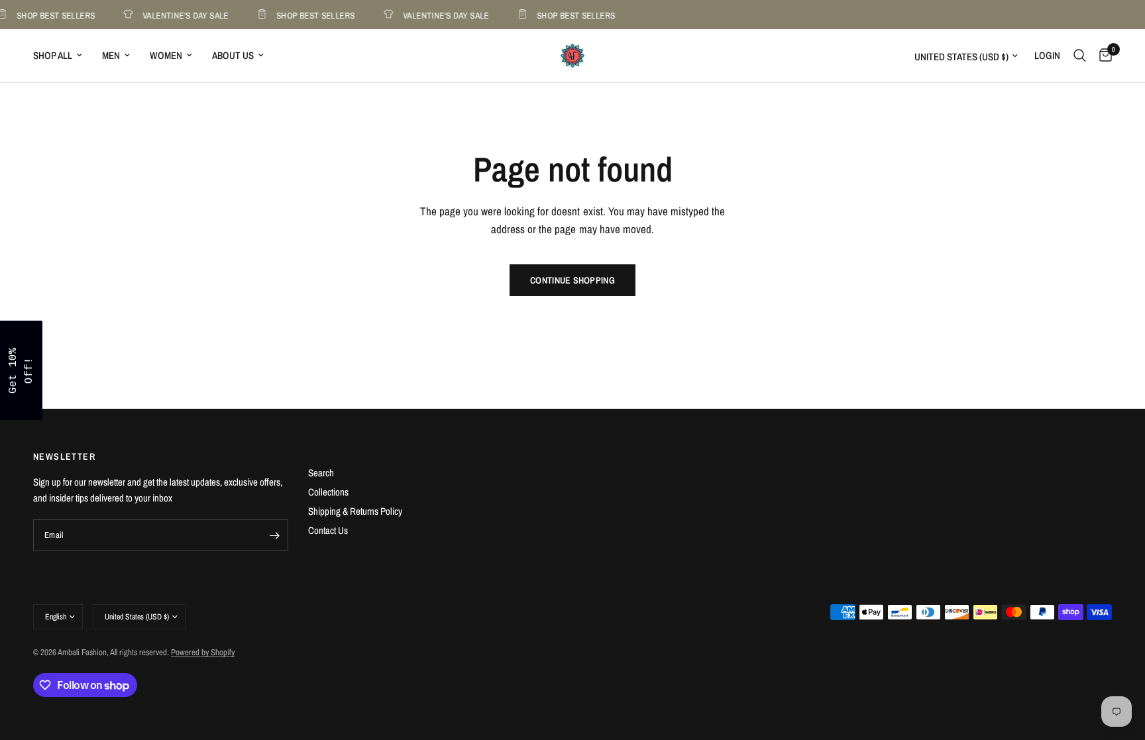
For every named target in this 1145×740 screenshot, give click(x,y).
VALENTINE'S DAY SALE (183, 15)
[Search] (1080, 55)
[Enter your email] (275, 535)
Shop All (52, 55)
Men (111, 55)
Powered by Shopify (203, 652)
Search (321, 473)
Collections (328, 492)
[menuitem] (62, 55)
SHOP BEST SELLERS (313, 15)
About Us (233, 55)
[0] (1102, 55)
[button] (21, 370)
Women (166, 55)
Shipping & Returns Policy (355, 511)
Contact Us (328, 530)
